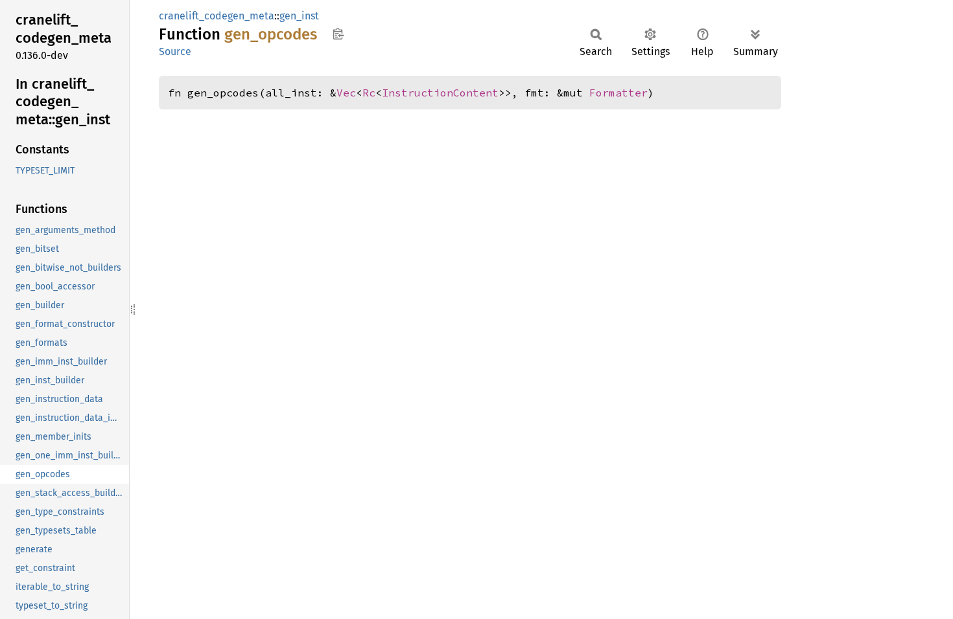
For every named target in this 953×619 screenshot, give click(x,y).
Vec (346, 92)
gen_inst (299, 16)
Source (175, 51)
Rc (368, 92)
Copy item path (338, 34)
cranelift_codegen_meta (216, 16)
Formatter (618, 92)
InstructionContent (440, 92)
